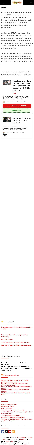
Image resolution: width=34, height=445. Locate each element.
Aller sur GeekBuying (17, 106)
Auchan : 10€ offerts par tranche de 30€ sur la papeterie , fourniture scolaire (14, 381)
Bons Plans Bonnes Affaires (9, 404)
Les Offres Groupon (7, 339)
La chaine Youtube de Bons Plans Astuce (13, 417)
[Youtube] (9, 431)
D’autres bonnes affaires (11, 375)
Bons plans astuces (10, 102)
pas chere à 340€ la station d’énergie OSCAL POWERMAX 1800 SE (14, 384)
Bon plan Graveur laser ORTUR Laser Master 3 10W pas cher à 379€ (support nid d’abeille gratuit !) (22, 85)
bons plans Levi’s (22, 437)
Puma (3, 439)
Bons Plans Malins (6, 408)
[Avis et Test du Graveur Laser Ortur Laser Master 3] (7, 118)
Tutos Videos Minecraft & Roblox (10, 415)
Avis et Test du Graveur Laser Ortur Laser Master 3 (22, 120)
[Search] (31, 2)
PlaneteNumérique (6, 413)
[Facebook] (2, 431)
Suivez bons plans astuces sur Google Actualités (15, 342)
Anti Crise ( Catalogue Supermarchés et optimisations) (17, 412)
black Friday (9, 441)
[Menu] (2, 2)
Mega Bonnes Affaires (7, 406)
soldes (22, 439)
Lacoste (30, 437)
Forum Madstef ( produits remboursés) (12, 410)
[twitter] (6, 431)
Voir (5, 135)
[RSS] (13, 431)
